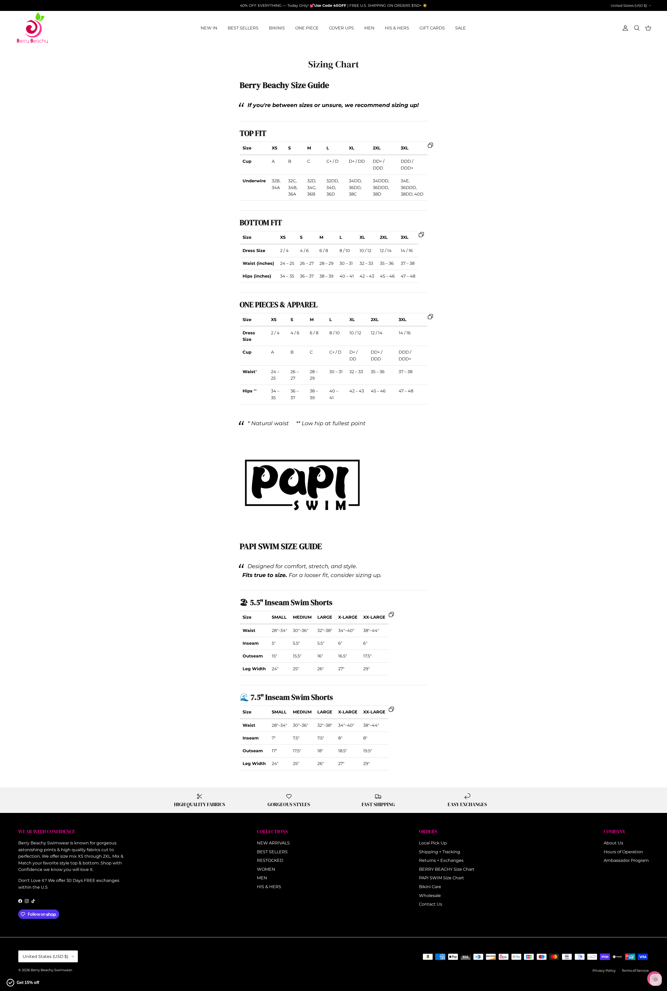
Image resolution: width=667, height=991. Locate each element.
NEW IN (209, 28)
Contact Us (430, 904)
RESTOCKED (270, 860)
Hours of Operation (623, 851)
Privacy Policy (604, 970)
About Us (613, 843)
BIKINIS (277, 28)
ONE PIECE (307, 28)
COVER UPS (341, 28)
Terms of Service (635, 970)
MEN (369, 28)
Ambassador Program (626, 860)
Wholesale (430, 895)
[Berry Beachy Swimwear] (32, 28)
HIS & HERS (397, 28)
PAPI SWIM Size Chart (441, 877)
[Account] (624, 28)
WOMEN (266, 869)
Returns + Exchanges (441, 860)
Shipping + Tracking (439, 851)
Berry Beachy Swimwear (51, 970)
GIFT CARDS (432, 28)
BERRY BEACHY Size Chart (446, 869)
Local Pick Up (433, 843)
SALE (460, 28)
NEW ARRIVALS (273, 843)
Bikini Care (430, 886)
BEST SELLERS (243, 28)
